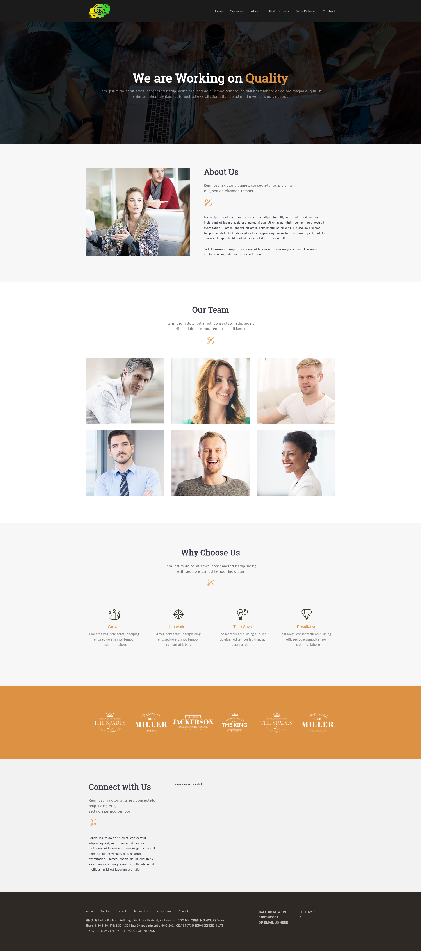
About (256, 11)
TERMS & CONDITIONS (138, 931)
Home (218, 11)
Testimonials (278, 11)
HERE (284, 922)
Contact (329, 11)
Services (236, 11)
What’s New (305, 11)
